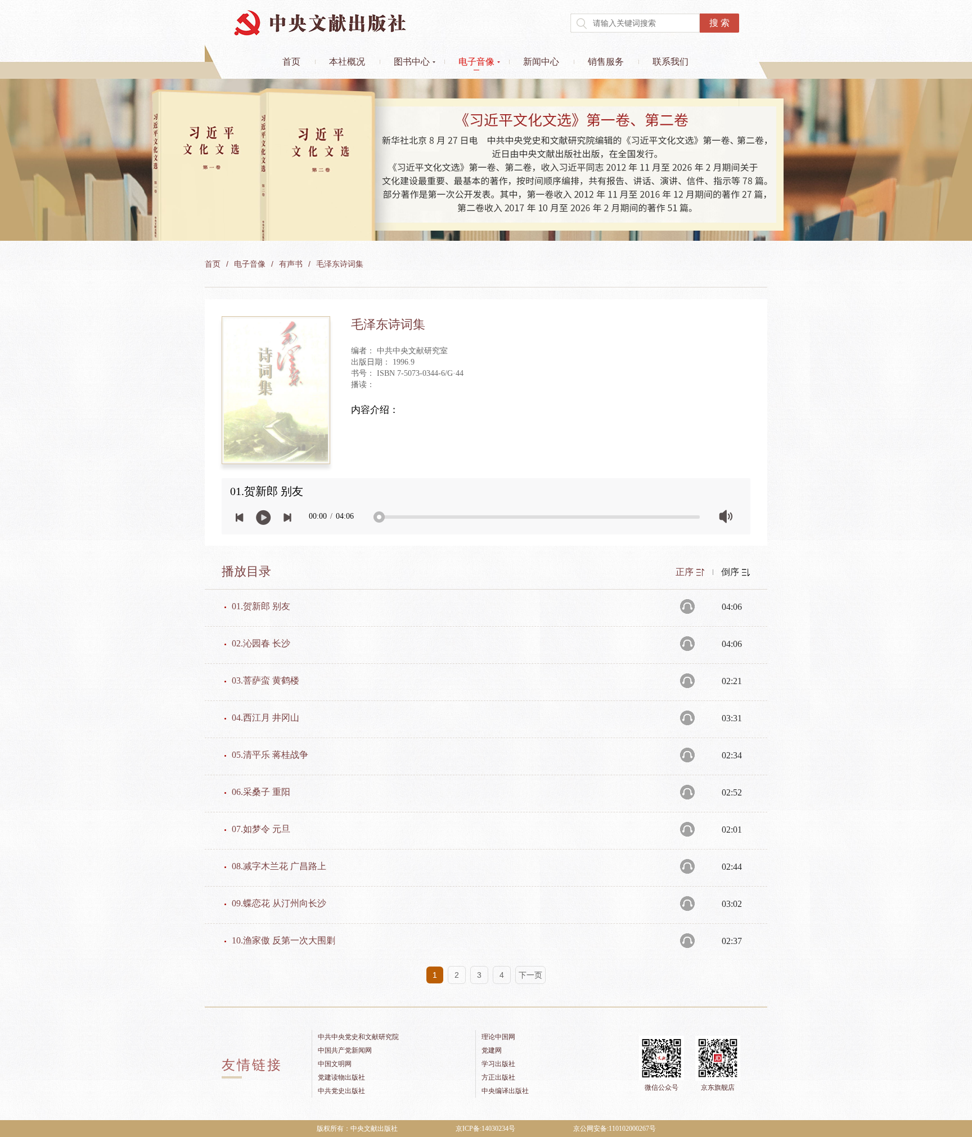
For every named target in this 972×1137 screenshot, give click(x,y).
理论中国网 (498, 1037)
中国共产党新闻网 (345, 1050)
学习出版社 (498, 1064)
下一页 (530, 974)
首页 (291, 61)
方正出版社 (498, 1077)
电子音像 (476, 61)
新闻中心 (541, 61)
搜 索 (719, 23)
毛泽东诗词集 (339, 264)
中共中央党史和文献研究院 (358, 1037)
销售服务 (606, 61)
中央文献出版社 (320, 22)
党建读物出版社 (341, 1077)
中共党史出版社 (341, 1091)
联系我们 (670, 61)
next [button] (287, 517)
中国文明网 (335, 1064)
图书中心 (412, 61)
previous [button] (240, 517)
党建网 (492, 1050)
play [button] (263, 517)
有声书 (291, 264)
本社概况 (347, 61)
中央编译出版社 (505, 1091)
